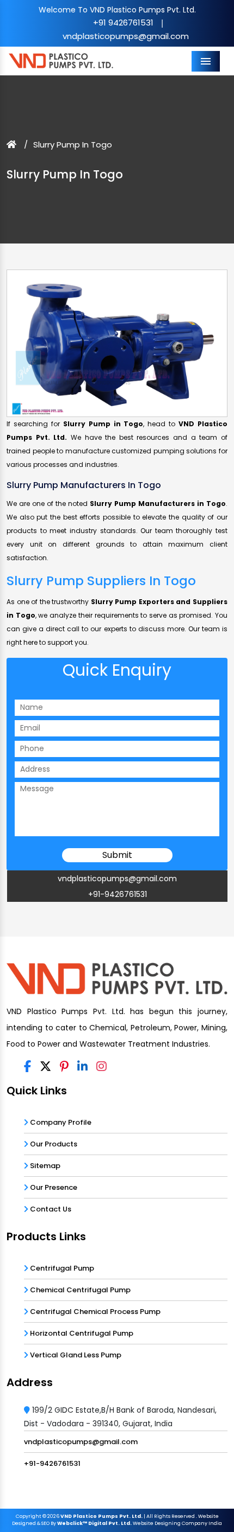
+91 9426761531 (123, 22)
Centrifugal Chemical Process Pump (94, 1311)
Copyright (28, 1516)
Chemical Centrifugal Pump (79, 1290)
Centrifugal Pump (61, 1268)
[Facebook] (27, 1067)
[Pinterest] (64, 1067)
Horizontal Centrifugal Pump (80, 1333)
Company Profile (59, 1122)
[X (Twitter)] (45, 1067)
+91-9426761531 (117, 894)
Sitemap (44, 1166)
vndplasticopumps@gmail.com (126, 36)
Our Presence (52, 1187)
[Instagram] (101, 1067)
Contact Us (49, 1209)
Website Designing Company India (177, 1523)
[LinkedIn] (82, 1067)
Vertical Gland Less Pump (74, 1355)
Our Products (52, 1144)
